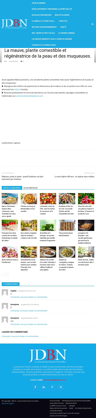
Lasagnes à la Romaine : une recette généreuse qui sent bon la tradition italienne (85, 238)
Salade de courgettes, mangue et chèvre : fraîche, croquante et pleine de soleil (66, 265)
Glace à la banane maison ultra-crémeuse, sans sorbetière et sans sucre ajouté (9, 211)
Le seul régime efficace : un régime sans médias (74, 176)
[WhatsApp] (21, 70)
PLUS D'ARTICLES (31, 188)
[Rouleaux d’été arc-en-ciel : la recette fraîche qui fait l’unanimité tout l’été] (67, 198)
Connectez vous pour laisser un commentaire (28, 297)
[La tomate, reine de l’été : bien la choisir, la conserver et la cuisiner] (48, 198)
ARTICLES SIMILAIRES (12, 188)
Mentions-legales (8, 403)
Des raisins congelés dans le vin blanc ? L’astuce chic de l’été (29, 235)
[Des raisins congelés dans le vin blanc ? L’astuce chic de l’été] (29, 225)
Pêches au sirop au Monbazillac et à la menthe (28, 208)
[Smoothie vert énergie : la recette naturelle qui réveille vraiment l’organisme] (48, 225)
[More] (33, 70)
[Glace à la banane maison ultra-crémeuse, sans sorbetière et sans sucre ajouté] (10, 198)
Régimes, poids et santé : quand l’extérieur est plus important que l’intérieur (22, 177)
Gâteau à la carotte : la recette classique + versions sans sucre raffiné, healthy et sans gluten (48, 265)
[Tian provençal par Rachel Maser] (67, 225)
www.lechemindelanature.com (29, 96)
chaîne (17, 89)
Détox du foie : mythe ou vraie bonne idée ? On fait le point (86, 262)
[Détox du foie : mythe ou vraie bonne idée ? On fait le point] (86, 252)
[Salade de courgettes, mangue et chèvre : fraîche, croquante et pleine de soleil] (67, 252)
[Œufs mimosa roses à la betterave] (10, 252)
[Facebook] (4, 70)
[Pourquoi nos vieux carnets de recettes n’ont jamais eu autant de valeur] (10, 225)
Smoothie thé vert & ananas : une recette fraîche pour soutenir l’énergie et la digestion (28, 265)
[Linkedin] (27, 70)
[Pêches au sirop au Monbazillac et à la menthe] (29, 198)
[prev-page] (3, 274)
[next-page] (7, 274)
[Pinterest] (15, 70)
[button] (92, 24)
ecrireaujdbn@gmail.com (54, 380)
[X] (10, 70)
